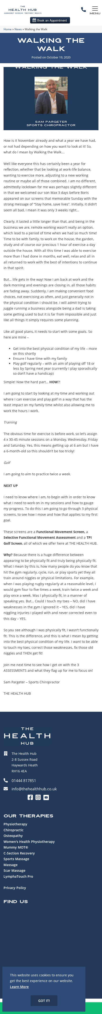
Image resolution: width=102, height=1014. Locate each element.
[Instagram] (39, 799)
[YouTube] (46, 799)
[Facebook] (31, 799)
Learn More (19, 986)
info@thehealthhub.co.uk (34, 789)
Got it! (44, 1000)
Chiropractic (13, 830)
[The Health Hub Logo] (22, 14)
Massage (11, 865)
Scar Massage (14, 870)
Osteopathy (13, 835)
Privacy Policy (15, 887)
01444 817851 (24, 780)
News (18, 29)
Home (8, 29)
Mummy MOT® (16, 847)
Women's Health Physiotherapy (29, 841)
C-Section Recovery (19, 853)
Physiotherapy (15, 824)
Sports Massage (16, 859)
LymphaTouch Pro (18, 876)
